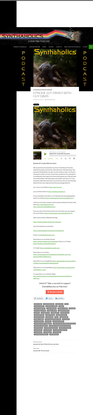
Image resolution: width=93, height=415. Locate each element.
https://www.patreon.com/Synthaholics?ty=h (60, 198)
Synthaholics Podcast (51, 327)
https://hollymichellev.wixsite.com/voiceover (47, 222)
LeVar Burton (45, 312)
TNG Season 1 (47, 330)
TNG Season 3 (47, 332)
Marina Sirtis (55, 312)
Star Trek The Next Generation (43, 323)
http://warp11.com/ (55, 187)
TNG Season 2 (38, 332)
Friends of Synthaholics (20, 46)
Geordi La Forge (62, 308)
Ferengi (61, 306)
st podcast (66, 319)
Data (66, 304)
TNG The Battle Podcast (41, 334)
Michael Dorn (65, 312)
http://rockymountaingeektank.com (44, 207)
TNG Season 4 (57, 332)
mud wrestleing (39, 314)
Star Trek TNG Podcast (41, 325)
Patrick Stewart (39, 317)
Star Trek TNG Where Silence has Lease (60, 325)
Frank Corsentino (40, 308)
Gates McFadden (51, 308)
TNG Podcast (38, 330)
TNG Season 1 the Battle (60, 330)
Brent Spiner (38, 304)
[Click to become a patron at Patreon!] (55, 292)
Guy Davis (72, 308)
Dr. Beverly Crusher (51, 306)
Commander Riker (49, 304)
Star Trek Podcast (58, 321)
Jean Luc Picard (52, 310)
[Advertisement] (46, 13)
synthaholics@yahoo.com (47, 235)
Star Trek (48, 321)
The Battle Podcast (65, 327)
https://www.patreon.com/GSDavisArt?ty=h (58, 213)
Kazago (37, 312)
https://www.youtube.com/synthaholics (45, 241)
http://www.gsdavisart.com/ (45, 204)
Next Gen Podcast (61, 314)
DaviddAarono (50, 99)
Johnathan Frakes (64, 310)
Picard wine (49, 317)
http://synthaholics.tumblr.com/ (50, 248)
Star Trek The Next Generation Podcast (64, 323)
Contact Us (59, 46)
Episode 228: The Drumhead (41, 349)
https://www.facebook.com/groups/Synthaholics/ (48, 230)
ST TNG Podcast (39, 321)
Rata (56, 317)
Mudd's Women (50, 314)
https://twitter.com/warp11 (56, 191)
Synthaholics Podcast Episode (42, 89)
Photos (44, 46)
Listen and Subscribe (34, 46)
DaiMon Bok (59, 304)
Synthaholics (38, 327)
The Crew (51, 46)
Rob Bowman (64, 317)
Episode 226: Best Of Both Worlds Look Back (46, 343)
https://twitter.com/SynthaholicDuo (44, 243)
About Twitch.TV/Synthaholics (72, 46)
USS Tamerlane (54, 334)
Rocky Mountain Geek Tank (53, 319)
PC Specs (85, 46)
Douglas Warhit (39, 306)
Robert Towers (39, 319)
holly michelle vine (40, 310)
